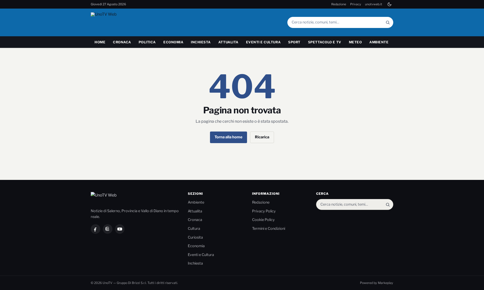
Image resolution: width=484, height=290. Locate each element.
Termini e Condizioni (268, 228)
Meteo (355, 42)
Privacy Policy (264, 211)
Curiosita (195, 237)
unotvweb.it (373, 4)
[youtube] (120, 229)
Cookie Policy (263, 219)
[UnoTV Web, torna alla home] (113, 22)
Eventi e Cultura (263, 42)
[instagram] (107, 229)
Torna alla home (229, 137)
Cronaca (122, 42)
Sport (294, 42)
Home (100, 42)
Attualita (228, 42)
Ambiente (378, 42)
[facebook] (95, 229)
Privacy (355, 4)
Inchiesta (201, 42)
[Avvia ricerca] (387, 22)
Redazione (338, 4)
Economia (173, 42)
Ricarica (262, 137)
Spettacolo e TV (324, 42)
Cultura (194, 228)
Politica (147, 42)
